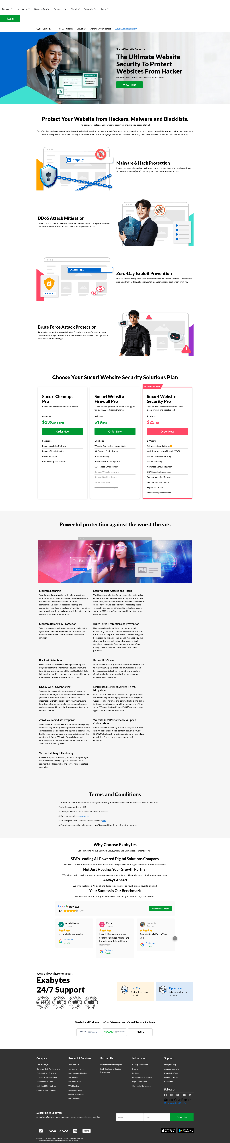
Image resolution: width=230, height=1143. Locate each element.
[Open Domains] (12, 9)
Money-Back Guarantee (142, 1077)
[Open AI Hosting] (29, 9)
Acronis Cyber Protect (101, 28)
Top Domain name (75, 1069)
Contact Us (168, 1082)
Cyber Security (43, 28)
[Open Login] (108, 9)
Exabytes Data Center (45, 1082)
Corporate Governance (141, 1086)
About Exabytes (42, 1065)
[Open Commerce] (65, 9)
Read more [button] (104, 944)
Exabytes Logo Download (46, 1073)
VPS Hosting (73, 1086)
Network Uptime (171, 1077)
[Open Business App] (48, 9)
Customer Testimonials (46, 1090)
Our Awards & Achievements (48, 1069)
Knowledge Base (171, 1073)
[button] (55, 938)
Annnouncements (171, 1069)
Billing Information (140, 1065)
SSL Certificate (66, 28)
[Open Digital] (79, 9)
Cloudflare (82, 28)
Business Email (74, 1082)
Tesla (225, 1107)
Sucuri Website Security (126, 28)
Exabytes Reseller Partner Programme (111, 1070)
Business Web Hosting (77, 1073)
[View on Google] (61, 924)
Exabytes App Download (46, 1077)
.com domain (73, 1065)
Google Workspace (76, 1094)
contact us (84, 816)
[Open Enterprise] (95, 9)
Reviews (135, 1073)
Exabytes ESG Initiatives (46, 1086)
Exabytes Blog (170, 1065)
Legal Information (139, 1082)
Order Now (62, 431)
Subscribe (182, 1117)
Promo (135, 1069)
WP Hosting (73, 1077)
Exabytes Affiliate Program (111, 1065)
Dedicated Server (75, 1090)
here (104, 820)
